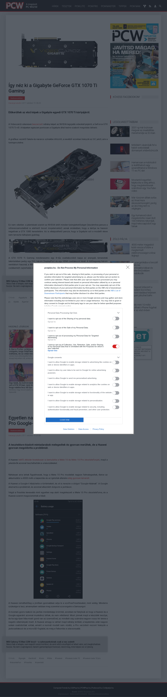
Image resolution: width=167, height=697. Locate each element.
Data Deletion (68, 429)
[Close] (128, 268)
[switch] (115, 318)
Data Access (83, 429)
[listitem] (83, 312)
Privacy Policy (98, 429)
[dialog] (83, 348)
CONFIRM (65, 420)
